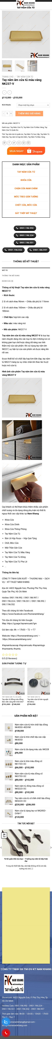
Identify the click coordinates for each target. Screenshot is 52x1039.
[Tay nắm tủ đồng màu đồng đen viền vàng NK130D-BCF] (13, 681)
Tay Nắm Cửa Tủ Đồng (15, 557)
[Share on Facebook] (9, 143)
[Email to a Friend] (19, 143)
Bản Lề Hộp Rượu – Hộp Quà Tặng (21, 538)
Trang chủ (7, 76)
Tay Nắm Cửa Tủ (25, 76)
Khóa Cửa (9, 520)
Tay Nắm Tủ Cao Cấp (32, 134)
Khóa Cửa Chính (12, 524)
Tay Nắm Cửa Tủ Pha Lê (16, 561)
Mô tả (5, 270)
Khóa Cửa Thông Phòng (16, 529)
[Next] (45, 34)
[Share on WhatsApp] (4, 143)
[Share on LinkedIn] (28, 143)
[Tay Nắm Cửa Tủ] (25, 4)
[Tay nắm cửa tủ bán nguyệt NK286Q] (38, 681)
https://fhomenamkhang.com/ (25, 636)
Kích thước (6, 105)
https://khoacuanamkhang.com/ (17, 639)
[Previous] (6, 34)
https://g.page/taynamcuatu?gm (22, 623)
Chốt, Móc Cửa (11, 543)
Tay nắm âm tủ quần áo (14, 134)
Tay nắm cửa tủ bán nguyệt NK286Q (37, 700)
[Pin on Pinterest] (23, 143)
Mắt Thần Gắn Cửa (13, 548)
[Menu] (3, 4)
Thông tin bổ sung (10, 276)
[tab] (26, 270)
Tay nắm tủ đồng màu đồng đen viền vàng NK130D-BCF (13, 700)
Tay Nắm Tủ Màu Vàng (36, 137)
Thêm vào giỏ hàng (29, 113)
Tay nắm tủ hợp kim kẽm (18, 137)
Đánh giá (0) (7, 281)
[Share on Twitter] (14, 143)
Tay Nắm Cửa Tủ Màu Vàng (33, 127)
